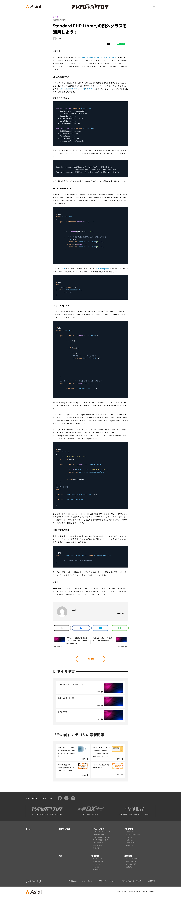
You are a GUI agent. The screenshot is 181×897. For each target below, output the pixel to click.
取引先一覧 (96, 864)
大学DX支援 (97, 845)
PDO (64, 268)
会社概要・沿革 (98, 861)
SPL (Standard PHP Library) (94, 57)
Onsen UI (129, 837)
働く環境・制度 (131, 864)
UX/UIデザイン (98, 843)
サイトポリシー (88, 881)
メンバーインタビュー (133, 859)
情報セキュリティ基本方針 (132, 881)
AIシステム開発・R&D (100, 840)
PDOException (102, 268)
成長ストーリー (131, 861)
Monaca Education (132, 834)
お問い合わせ (33, 881)
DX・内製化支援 (98, 834)
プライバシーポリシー (108, 881)
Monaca (128, 832)
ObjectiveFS (130, 843)
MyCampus (130, 840)
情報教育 (96, 848)
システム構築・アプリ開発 (102, 837)
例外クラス (113, 57)
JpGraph (129, 845)
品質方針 (151, 881)
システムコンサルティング (102, 832)
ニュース (96, 867)
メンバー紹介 (97, 859)
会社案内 (96, 870)
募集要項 (129, 867)
